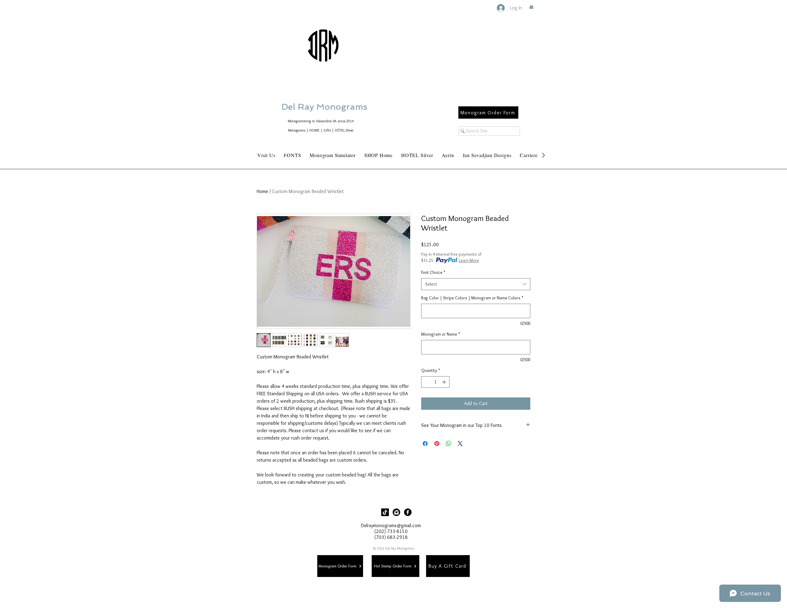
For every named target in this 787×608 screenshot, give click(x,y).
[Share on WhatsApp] (448, 443)
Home (262, 191)
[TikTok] (385, 512)
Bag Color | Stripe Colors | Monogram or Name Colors (472, 298)
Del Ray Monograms (344, 107)
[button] (531, 6)
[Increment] (445, 382)
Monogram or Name (440, 334)
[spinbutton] (435, 382)
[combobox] (475, 284)
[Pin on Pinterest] (437, 443)
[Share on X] (460, 443)
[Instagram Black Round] (396, 512)
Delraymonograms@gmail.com (391, 525)
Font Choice (433, 272)
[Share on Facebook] (425, 443)
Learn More (469, 260)
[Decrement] (426, 382)
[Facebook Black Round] (408, 512)
